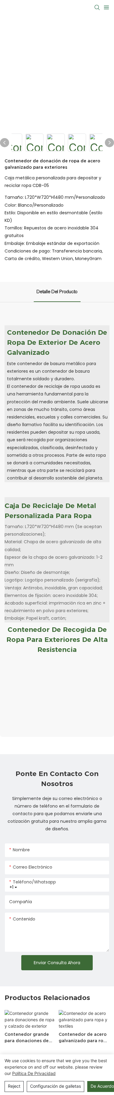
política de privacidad (34, 1073)
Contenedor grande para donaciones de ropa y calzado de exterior (27, 1038)
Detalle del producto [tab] (57, 291)
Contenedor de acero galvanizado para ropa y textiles (84, 1038)
